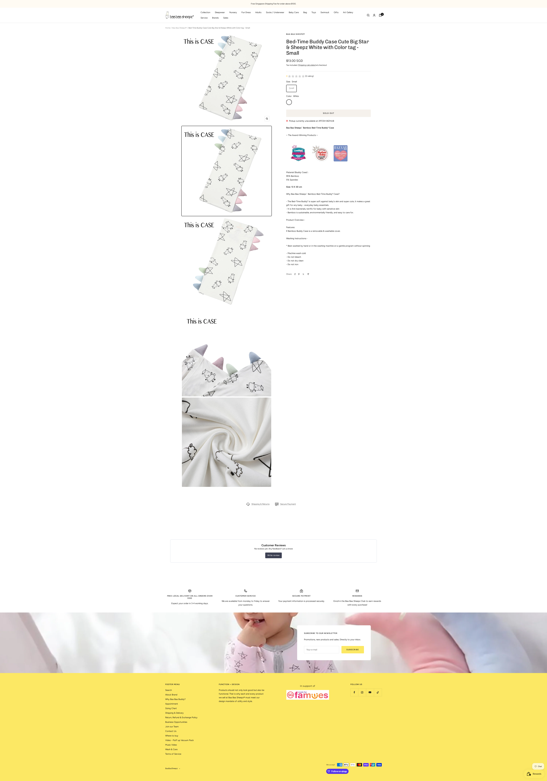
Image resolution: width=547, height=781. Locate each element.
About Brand (171, 694)
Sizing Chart (171, 708)
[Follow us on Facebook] (354, 692)
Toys (314, 12)
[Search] (368, 15)
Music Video (171, 745)
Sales (225, 18)
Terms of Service (173, 754)
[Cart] (380, 15)
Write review (273, 555)
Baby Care (294, 12)
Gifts (336, 12)
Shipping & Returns (260, 504)
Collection (205, 12)
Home (167, 28)
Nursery (233, 12)
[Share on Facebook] (295, 274)
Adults (258, 12)
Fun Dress (246, 12)
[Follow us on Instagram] (362, 692)
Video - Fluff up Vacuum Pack (179, 740)
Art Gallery (348, 12)
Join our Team (172, 726)
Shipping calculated (307, 65)
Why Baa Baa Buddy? (175, 699)
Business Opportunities (176, 722)
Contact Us (170, 731)
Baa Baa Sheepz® (179, 28)
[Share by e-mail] (308, 274)
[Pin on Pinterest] (299, 274)
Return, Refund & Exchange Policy (181, 717)
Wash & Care (171, 749)
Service (204, 18)
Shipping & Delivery (174, 713)
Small (291, 88)
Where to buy (171, 735)
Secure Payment (288, 504)
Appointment (171, 704)
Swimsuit (325, 12)
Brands (215, 18)
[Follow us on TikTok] (378, 692)
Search (168, 690)
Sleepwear (220, 12)
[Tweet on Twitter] (303, 274)
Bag (305, 12)
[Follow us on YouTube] (370, 692)
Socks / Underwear (275, 12)
